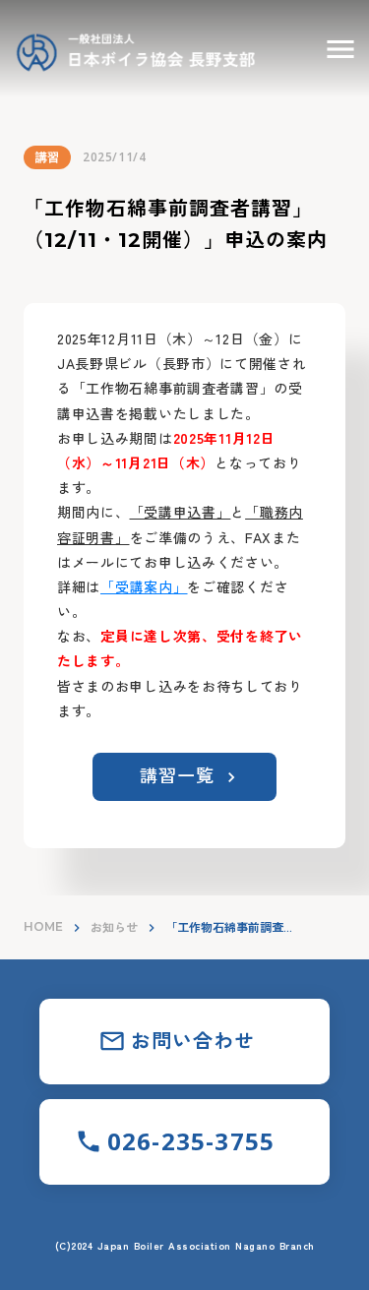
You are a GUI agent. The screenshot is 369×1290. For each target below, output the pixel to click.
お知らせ (114, 927)
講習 (47, 157)
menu (340, 49)
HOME (43, 926)
